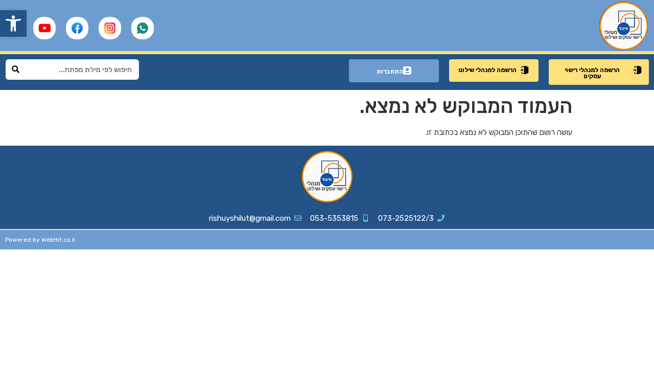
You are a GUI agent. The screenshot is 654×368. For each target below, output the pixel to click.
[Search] (16, 69)
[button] (13, 23)
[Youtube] (44, 28)
